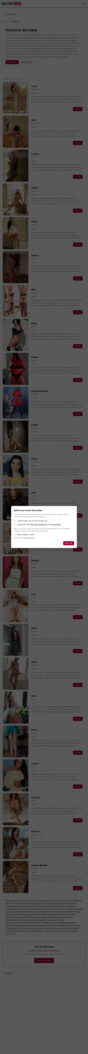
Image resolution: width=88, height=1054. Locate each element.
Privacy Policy (56, 524)
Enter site (68, 543)
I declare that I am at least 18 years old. (32, 521)
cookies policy (29, 538)
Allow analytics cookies (25, 534)
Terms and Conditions (38, 524)
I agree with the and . (39, 524)
